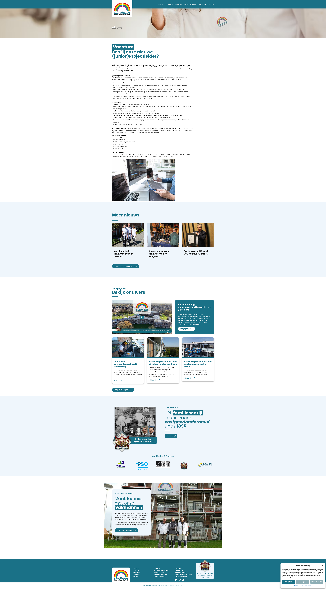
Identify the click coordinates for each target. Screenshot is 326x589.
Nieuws (185, 5)
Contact (211, 5)
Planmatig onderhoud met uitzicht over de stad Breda (163, 362)
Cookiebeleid (297, 585)
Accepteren (289, 582)
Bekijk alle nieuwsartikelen (124, 266)
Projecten (178, 5)
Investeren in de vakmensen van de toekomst (123, 254)
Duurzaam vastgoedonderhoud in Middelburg (126, 364)
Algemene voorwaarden (183, 575)
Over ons (193, 5)
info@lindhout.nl (180, 573)
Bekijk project (185, 329)
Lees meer (119, 380)
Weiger (303, 582)
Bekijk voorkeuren (317, 582)
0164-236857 (179, 571)
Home (160, 5)
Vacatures (202, 5)
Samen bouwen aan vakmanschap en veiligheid (159, 254)
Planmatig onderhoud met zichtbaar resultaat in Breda (198, 364)
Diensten (168, 5)
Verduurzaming (159, 577)
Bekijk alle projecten (122, 390)
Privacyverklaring (306, 585)
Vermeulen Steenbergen (176, 585)
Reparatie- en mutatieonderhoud (160, 574)
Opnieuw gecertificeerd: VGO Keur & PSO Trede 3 (196, 252)
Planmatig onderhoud (161, 571)
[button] (322, 566)
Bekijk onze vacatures (125, 530)
